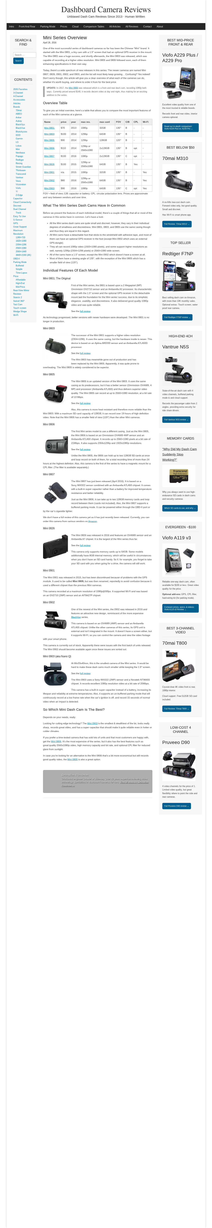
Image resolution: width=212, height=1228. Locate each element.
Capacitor (17, 198)
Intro (11, 26)
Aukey (19, 121)
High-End (20, 283)
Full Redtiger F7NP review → (177, 317)
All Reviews (132, 26)
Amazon (92, 521)
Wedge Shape (20, 311)
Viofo (18, 188)
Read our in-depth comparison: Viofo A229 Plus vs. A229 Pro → (178, 127)
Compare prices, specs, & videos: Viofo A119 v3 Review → (179, 608)
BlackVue (76, 617)
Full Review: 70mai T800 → (176, 709)
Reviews (17, 294)
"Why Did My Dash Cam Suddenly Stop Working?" (179, 454)
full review (85, 311)
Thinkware (21, 170)
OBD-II (16, 259)
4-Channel (18, 96)
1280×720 (20, 237)
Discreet (17, 206)
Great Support (20, 227)
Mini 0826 (49, 164)
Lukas (19, 146)
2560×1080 (21, 248)
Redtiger (20, 160)
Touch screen (19, 308)
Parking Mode (47, 26)
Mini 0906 (73, 88)
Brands (16, 107)
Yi (17, 191)
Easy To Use (19, 216)
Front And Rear (27, 26)
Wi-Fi (15, 315)
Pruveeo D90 (176, 742)
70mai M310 (175, 158)
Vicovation (21, 184)
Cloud (75, 26)
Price (15, 276)
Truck (18, 213)
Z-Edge (19, 195)
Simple (19, 269)
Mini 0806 (49, 148)
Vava (18, 181)
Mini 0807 (49, 156)
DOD (18, 135)
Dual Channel (19, 209)
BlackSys (20, 124)
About (160, 26)
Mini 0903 (49, 188)
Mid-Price (20, 287)
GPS (15, 223)
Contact (147, 26)
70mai (19, 110)
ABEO (19, 114)
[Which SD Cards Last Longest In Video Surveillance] (178, 486)
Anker (18, 117)
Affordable (21, 280)
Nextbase (20, 153)
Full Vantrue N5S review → (176, 419)
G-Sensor (17, 220)
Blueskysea (21, 132)
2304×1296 (21, 244)
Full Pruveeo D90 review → (176, 806)
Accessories (19, 100)
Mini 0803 (49, 134)
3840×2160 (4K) (23, 255)
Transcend (21, 174)
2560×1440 (21, 251)
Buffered (20, 266)
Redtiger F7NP (177, 253)
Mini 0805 (49, 140)
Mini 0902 (49, 180)
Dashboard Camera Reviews (106, 9)
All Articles (115, 26)
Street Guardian (23, 167)
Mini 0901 (49, 172)
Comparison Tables (93, 26)
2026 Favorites (20, 89)
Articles (17, 103)
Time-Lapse (21, 273)
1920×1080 (21, 241)
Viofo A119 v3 (176, 537)
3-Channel (18, 93)
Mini (18, 149)
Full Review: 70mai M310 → (177, 224)
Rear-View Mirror (21, 290)
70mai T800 (174, 643)
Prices (63, 26)
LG (17, 142)
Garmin (19, 138)
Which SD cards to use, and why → (180, 508)
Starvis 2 (17, 297)
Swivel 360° (19, 301)
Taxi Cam (17, 304)
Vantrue (19, 177)
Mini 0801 (49, 128)
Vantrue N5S (175, 346)
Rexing (19, 163)
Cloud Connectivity (22, 202)
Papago (19, 156)
